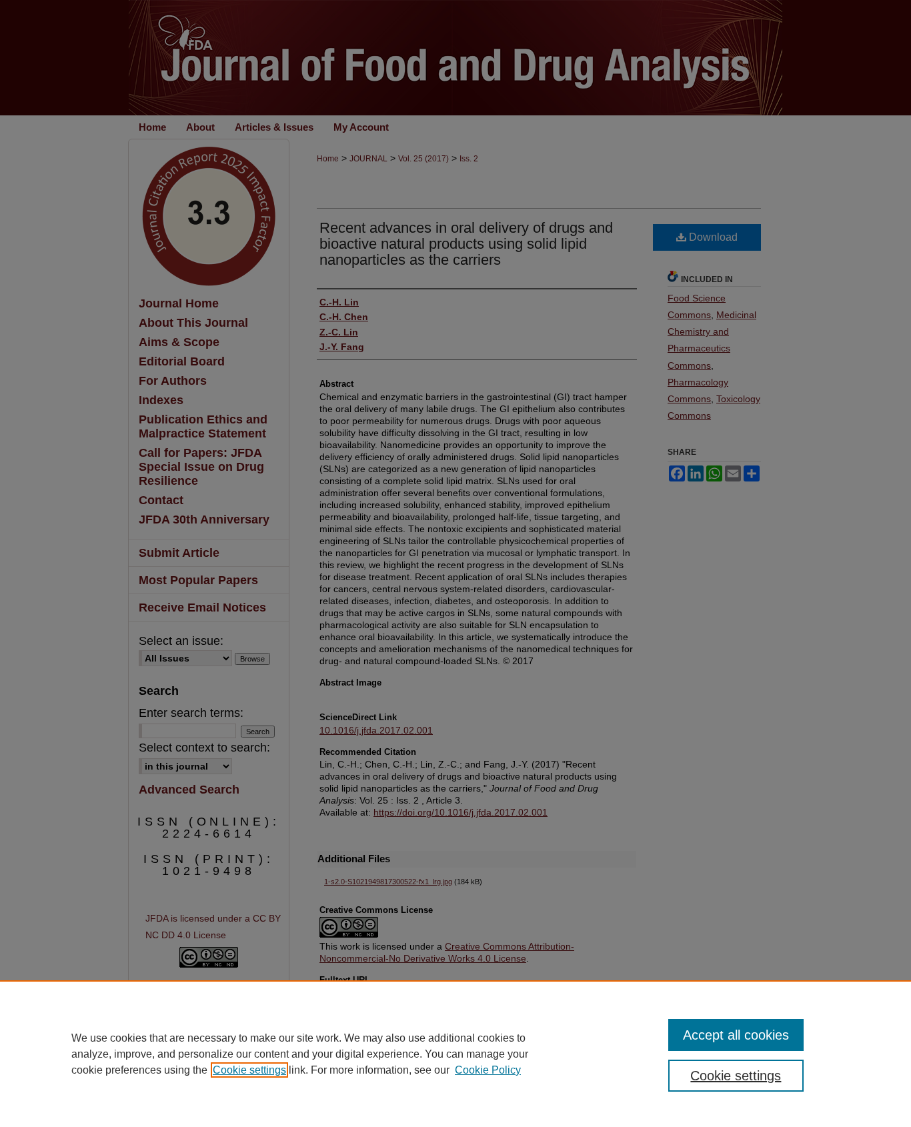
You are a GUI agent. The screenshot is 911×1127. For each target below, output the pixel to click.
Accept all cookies (736, 1035)
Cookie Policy (488, 1070)
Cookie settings (249, 1070)
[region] (455, 1053)
